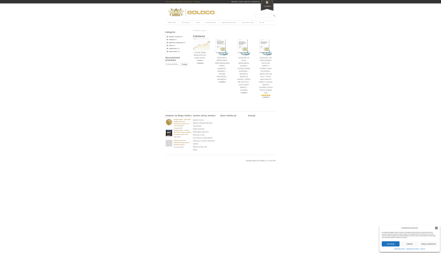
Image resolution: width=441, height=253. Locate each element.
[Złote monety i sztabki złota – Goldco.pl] (191, 17)
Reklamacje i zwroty (198, 135)
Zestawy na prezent (175, 36)
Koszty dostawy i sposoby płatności (202, 138)
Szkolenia (172, 39)
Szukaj (184, 64)
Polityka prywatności (198, 129)
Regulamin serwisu (198, 120)
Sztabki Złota (172, 22)
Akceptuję (390, 244)
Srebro (198, 22)
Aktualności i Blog (248, 22)
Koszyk (241, 1)
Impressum (422, 248)
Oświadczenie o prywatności (412, 248)
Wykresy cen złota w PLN (200, 147)
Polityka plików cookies (399, 248)
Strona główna (196, 30)
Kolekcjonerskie (211, 22)
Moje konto (234, 1)
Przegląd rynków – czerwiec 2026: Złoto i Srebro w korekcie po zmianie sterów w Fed (182, 132)
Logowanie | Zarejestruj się (252, 1)
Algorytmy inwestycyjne (229, 22)
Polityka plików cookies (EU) (201, 132)
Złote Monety (186, 22)
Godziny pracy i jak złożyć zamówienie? (204, 141)
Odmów (410, 244)
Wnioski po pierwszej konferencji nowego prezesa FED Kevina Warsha (181, 142)
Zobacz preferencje (428, 244)
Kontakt (261, 22)
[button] (436, 228)
